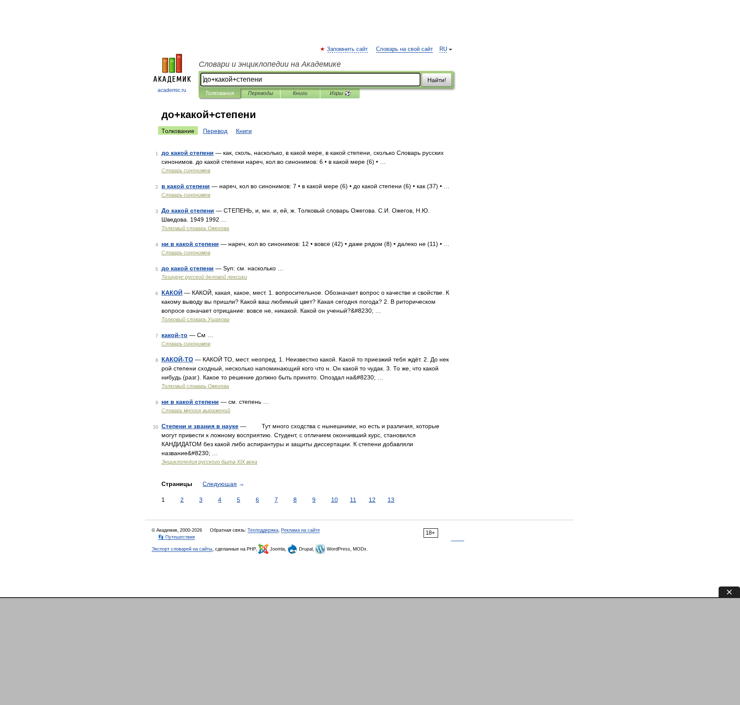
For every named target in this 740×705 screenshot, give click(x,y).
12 (372, 499)
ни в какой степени (190, 243)
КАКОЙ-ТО (177, 359)
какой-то (174, 335)
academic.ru (172, 90)
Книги (300, 93)
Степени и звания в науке (200, 426)
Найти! (436, 80)
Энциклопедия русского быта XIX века (209, 462)
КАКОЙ (171, 292)
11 (353, 499)
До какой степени (187, 210)
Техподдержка (263, 530)
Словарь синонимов (185, 171)
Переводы (260, 93)
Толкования (219, 93)
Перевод (215, 130)
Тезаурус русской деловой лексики (204, 277)
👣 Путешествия (176, 536)
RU (443, 49)
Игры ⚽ (340, 93)
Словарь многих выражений (195, 411)
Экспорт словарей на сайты (182, 548)
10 (334, 499)
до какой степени (187, 152)
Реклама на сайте (300, 530)
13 (391, 499)
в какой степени (185, 186)
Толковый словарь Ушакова (195, 320)
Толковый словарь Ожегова (195, 228)
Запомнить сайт (348, 49)
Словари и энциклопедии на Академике (270, 64)
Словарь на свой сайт (404, 49)
